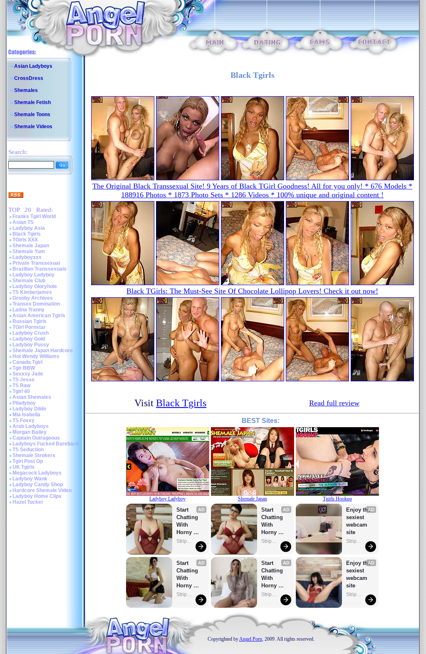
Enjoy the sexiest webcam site (358, 521)
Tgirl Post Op (27, 461)
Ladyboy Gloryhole (34, 286)
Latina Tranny (28, 310)
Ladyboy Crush (30, 333)
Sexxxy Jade (27, 374)
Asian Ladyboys (33, 66)
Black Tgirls (26, 234)
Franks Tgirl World (34, 216)
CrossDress (28, 78)
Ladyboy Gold (28, 339)
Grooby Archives (32, 298)
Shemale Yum (28, 251)
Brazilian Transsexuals (39, 269)
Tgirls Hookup (337, 499)
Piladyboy (24, 403)
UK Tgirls (23, 467)
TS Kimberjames (32, 292)
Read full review (334, 403)
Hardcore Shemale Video (42, 490)
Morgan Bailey (29, 432)
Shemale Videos (33, 126)
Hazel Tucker (27, 502)
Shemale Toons (32, 114)
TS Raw (21, 385)
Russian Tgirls (29, 321)
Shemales (26, 90)
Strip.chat (184, 541)
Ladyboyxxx (27, 257)
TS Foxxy (23, 420)
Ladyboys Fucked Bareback (45, 444)
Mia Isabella (26, 415)
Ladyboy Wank (29, 479)
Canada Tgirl (27, 362)
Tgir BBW (23, 368)
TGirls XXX (25, 240)
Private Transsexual (36, 263)
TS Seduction (28, 450)
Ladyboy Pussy (30, 345)
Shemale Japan (30, 246)
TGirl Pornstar (29, 327)
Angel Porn (250, 639)
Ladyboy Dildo (29, 409)
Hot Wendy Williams (35, 356)
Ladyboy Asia (28, 228)
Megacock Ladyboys (37, 473)
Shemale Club (28, 280)
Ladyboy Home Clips (37, 496)
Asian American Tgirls (38, 315)
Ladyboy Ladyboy (33, 275)
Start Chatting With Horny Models (188, 521)
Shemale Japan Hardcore (42, 350)
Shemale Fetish (32, 102)
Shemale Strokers (33, 455)
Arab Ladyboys (30, 426)
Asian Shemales (31, 397)
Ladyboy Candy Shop (37, 484)
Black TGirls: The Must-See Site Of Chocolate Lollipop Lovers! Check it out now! (252, 291)
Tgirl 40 (21, 391)
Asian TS (23, 222)
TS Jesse (23, 380)
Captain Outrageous (36, 438)
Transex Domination (36, 304)
